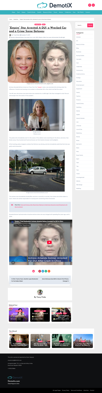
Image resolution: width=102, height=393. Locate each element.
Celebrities (68, 12)
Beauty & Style (47, 12)
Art (77, 40)
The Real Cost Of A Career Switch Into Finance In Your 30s (62, 345)
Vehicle (78, 181)
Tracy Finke (16, 35)
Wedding (78, 188)
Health (39, 12)
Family (78, 92)
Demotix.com (14, 381)
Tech (18, 12)
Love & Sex (79, 129)
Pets (77, 151)
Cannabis (78, 59)
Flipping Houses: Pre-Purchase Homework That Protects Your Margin (19, 345)
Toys (77, 170)
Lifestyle (78, 125)
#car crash (32, 37)
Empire (40, 87)
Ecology (78, 77)
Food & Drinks (31, 12)
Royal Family (79, 155)
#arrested (26, 37)
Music (64, 313)
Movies (61, 12)
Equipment (79, 88)
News (43, 24)
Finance (78, 100)
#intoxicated (55, 37)
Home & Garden (80, 118)
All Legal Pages (57, 390)
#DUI (37, 37)
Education (79, 81)
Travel (55, 12)
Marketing (79, 133)
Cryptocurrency (80, 74)
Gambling (78, 107)
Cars (74, 12)
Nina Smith (37, 316)
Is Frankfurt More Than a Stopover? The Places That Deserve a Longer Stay (83, 345)
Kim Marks (15, 316)
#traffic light (62, 37)
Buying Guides (80, 55)
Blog (77, 48)
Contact (88, 12)
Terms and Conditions (76, 390)
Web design (79, 184)
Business (78, 52)
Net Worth (81, 12)
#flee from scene (47, 37)
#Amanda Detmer (19, 37)
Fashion (78, 96)
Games (23, 12)
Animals (78, 37)
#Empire (41, 37)
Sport (77, 159)
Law (77, 122)
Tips (77, 166)
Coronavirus (79, 70)
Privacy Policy (65, 390)
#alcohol (13, 37)
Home (13, 12)
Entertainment (80, 85)
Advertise (86, 390)
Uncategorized (80, 177)
